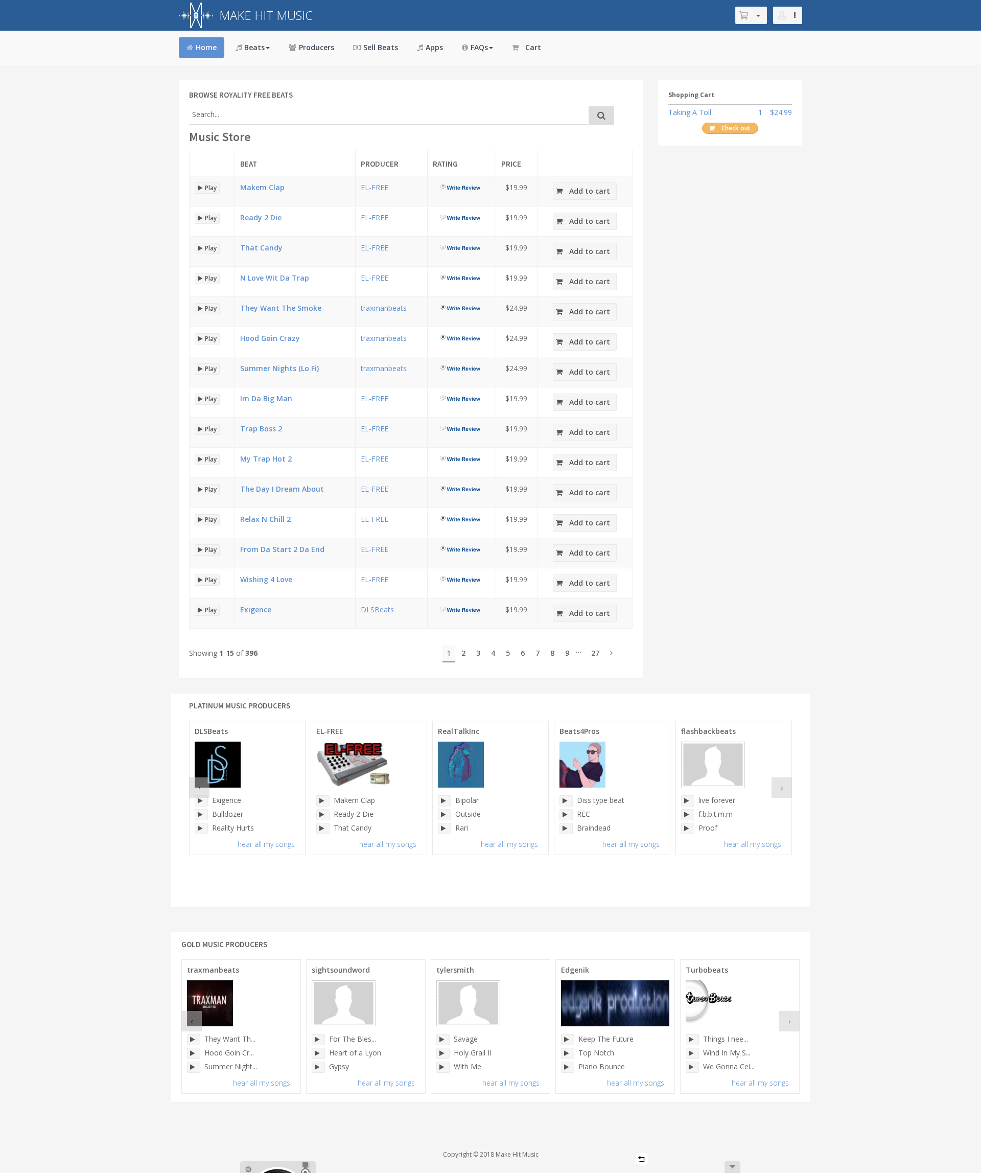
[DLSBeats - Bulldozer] (201, 814)
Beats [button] (254, 47)
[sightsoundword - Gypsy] (318, 1067)
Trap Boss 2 (261, 428)
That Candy (261, 247)
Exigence (255, 609)
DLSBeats (377, 609)
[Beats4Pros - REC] (566, 814)
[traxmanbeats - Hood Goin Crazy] (193, 1053)
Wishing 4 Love (266, 579)
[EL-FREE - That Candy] (323, 828)
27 (595, 653)
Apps (434, 47)
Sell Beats (380, 47)
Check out (736, 128)
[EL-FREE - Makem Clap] (323, 801)
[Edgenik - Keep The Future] (567, 1039)
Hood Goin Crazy (270, 338)
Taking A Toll (689, 112)
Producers (316, 47)
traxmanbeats (384, 308)
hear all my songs (266, 844)
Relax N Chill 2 (265, 519)
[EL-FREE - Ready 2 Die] (323, 814)
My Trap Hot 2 (266, 459)
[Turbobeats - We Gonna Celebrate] (692, 1067)
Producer (380, 164)
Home (206, 47)
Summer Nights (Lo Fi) (279, 368)
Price (511, 164)
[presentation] (199, 787)
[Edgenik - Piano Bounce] (567, 1067)
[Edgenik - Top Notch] (567, 1053)
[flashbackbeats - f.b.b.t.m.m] (687, 814)
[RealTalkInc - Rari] (444, 828)
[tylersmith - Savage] (443, 1039)
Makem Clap (262, 187)
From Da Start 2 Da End (282, 549)
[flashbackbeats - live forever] (687, 801)
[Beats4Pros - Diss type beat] (566, 801)
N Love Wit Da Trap (274, 278)
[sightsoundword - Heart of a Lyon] (318, 1053)
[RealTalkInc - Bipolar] (444, 801)
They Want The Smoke (280, 308)
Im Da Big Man (266, 398)
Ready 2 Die (261, 217)
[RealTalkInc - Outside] (444, 814)
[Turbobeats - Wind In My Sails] (692, 1053)
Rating (445, 164)
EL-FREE (374, 187)
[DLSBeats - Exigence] (201, 801)
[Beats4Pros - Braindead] (566, 828)
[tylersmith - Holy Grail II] (443, 1053)
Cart (533, 47)
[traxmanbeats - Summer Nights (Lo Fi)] (193, 1067)
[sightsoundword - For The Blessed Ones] (318, 1039)
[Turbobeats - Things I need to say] (692, 1039)
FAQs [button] (479, 47)
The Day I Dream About (282, 489)
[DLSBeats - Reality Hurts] (201, 828)
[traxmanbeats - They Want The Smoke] (193, 1039)
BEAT (248, 164)
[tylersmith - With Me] (443, 1067)
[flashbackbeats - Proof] (687, 828)
